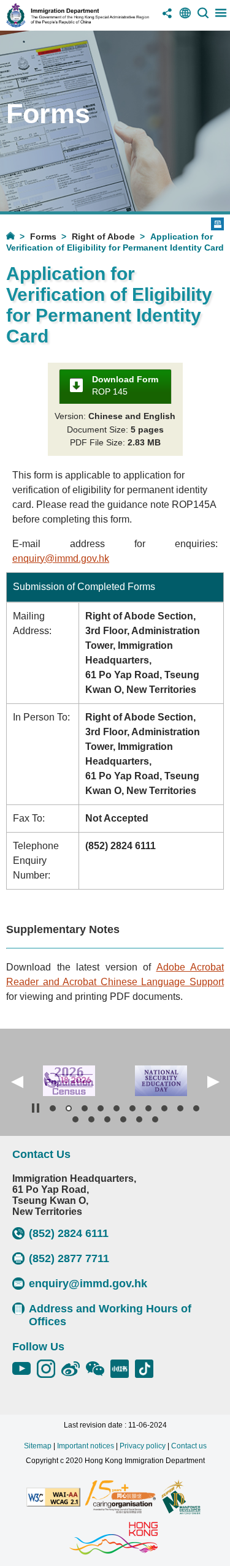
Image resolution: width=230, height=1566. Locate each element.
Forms (43, 236)
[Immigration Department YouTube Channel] (24, 1368)
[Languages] (185, 17)
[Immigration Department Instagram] (49, 1368)
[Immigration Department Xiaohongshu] (122, 1368)
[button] (17, 1082)
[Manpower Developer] (181, 1498)
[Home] (18, 236)
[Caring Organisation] (120, 1497)
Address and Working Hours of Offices (110, 1315)
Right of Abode (103, 236)
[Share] (167, 17)
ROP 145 (125, 385)
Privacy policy (143, 1446)
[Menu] (221, 17)
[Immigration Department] (77, 24)
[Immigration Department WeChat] (98, 1368)
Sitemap (38, 1446)
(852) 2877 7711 (69, 1258)
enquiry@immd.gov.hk (60, 558)
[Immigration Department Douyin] (147, 1368)
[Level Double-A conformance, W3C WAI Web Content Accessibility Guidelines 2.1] (53, 1498)
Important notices (85, 1446)
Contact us (189, 1446)
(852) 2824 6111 (69, 1233)
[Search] (203, 17)
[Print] (217, 224)
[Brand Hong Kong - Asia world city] (113, 1539)
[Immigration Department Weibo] (73, 1368)
